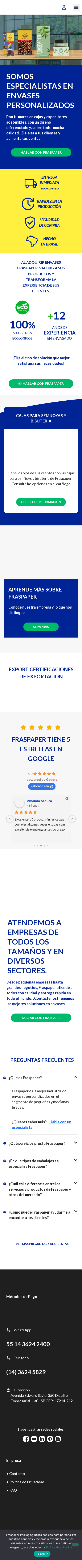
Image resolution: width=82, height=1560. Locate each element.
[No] (75, 1544)
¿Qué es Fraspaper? (25, 1077)
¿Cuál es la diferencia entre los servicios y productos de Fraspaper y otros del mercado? (40, 1189)
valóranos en (40, 786)
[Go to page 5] (41, 846)
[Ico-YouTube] (34, 1439)
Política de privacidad (60, 1547)
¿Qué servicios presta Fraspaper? (37, 1143)
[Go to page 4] (37, 846)
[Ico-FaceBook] (26, 1439)
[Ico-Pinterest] (50, 1439)
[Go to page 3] (34, 845)
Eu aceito (42, 1553)
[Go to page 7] (47, 845)
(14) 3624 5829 (26, 1372)
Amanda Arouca (39, 801)
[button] (76, 7)
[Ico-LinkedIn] (42, 1439)
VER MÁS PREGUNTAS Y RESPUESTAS (42, 1243)
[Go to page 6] (44, 846)
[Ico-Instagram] (58, 1439)
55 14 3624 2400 (28, 1344)
